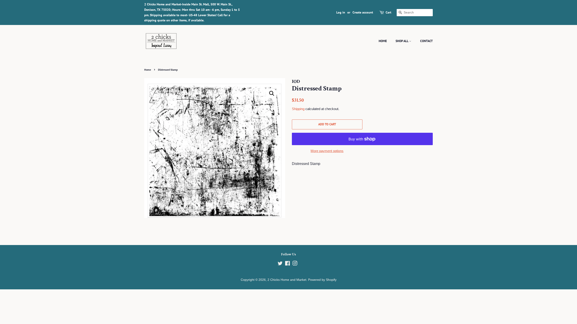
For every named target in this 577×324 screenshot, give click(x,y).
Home (383, 41)
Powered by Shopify (322, 279)
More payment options (327, 151)
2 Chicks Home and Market (287, 279)
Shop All (402, 41)
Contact (426, 41)
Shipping (298, 109)
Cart (388, 12)
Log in (340, 12)
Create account (363, 12)
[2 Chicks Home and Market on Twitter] (280, 264)
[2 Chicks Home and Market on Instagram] (294, 264)
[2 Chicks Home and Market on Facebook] (287, 264)
